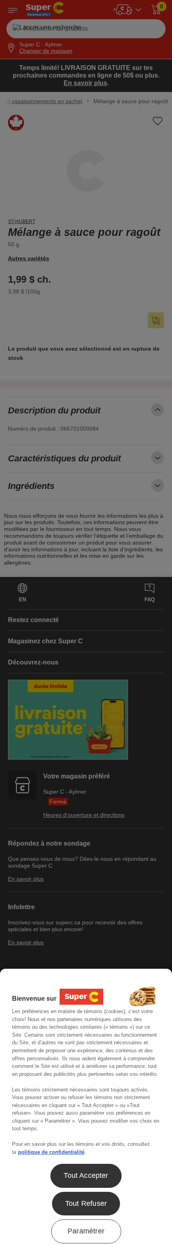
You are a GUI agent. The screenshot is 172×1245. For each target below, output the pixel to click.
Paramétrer (86, 1231)
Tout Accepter (86, 1175)
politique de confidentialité (51, 1152)
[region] (86, 1107)
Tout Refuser (86, 1203)
